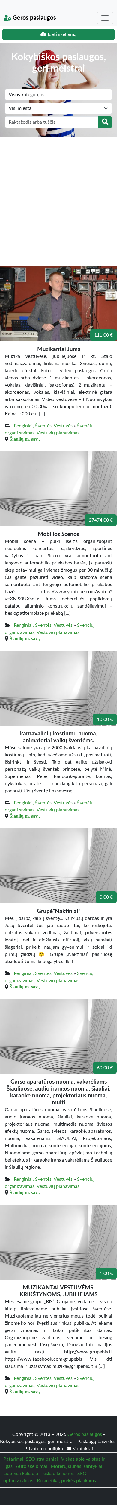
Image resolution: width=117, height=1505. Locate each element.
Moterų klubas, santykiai (76, 1466)
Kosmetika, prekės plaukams (66, 1480)
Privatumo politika (44, 1448)
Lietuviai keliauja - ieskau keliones (38, 1473)
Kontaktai (82, 1448)
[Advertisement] (58, 198)
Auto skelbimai (31, 1466)
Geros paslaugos (33, 18)
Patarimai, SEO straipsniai (30, 1459)
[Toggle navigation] (105, 18)
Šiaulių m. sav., (25, 439)
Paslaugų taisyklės (96, 1441)
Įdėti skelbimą (61, 34)
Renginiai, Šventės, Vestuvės (43, 425)
